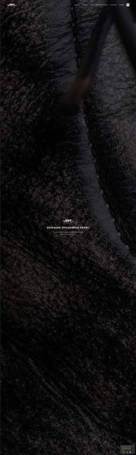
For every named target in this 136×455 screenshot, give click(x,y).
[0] (128, 5)
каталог (84, 4)
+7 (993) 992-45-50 (126, 448)
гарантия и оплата (102, 4)
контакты (113, 4)
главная (77, 4)
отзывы (121, 4)
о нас (91, 4)
